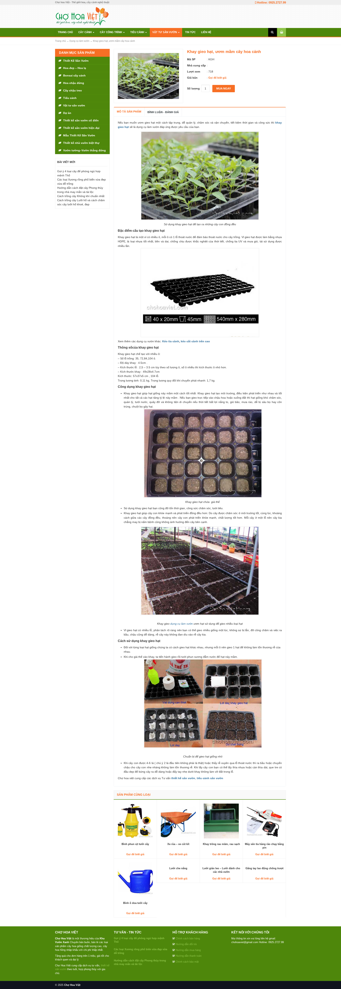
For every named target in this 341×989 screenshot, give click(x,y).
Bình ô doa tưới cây (135, 903)
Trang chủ (65, 32)
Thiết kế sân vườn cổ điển (81, 120)
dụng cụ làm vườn (181, 623)
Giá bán (192, 77)
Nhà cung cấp (196, 65)
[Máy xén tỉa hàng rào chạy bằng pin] (264, 820)
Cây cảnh (85, 32)
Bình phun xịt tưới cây (135, 844)
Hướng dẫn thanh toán (188, 955)
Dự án (67, 112)
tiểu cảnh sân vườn (210, 778)
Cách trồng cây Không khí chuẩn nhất (80, 196)
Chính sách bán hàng (188, 938)
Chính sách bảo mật (187, 961)
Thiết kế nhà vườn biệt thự (81, 142)
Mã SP (191, 59)
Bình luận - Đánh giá (163, 112)
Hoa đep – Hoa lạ (74, 68)
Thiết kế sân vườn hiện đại (81, 127)
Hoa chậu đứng (73, 83)
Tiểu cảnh (137, 32)
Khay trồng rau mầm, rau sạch (221, 844)
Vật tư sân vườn (165, 32)
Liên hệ (206, 32)
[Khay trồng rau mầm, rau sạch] (221, 820)
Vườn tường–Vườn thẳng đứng (84, 150)
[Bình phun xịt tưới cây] (135, 820)
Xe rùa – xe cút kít (178, 844)
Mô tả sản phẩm (129, 111)
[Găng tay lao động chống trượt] (264, 862)
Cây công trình (111, 32)
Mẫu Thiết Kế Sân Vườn (79, 135)
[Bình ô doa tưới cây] (135, 879)
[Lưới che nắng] (178, 862)
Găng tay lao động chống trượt (264, 868)
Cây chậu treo (72, 90)
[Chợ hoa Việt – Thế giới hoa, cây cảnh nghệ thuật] (82, 16)
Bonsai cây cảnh (74, 75)
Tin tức (190, 32)
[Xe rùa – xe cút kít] (178, 820)
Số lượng (193, 88)
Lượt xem (193, 71)
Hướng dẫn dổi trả (186, 944)
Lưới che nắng (178, 868)
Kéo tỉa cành (170, 341)
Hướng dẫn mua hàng (188, 950)
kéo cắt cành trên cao (195, 341)
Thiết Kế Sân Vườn (76, 60)
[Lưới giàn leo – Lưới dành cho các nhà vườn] (221, 862)
